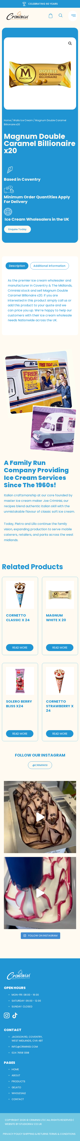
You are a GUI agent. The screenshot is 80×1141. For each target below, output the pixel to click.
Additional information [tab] (49, 266)
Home (7, 120)
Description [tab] (17, 266)
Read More (19, 648)
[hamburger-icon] (72, 16)
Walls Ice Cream (23, 120)
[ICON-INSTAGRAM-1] (7, 1015)
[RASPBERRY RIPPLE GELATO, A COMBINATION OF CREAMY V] (40, 893)
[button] (70, 43)
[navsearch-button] (60, 16)
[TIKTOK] (15, 1015)
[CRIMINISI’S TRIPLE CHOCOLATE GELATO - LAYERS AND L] (40, 817)
